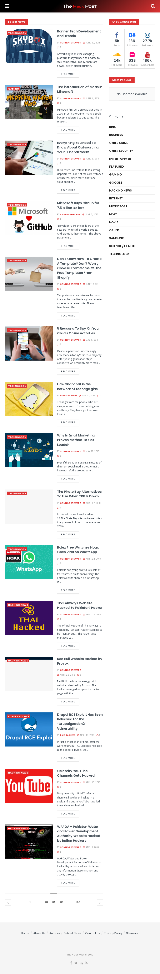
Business (116, 135)
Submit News (72, 933)
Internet (116, 198)
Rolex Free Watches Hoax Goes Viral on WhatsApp (78, 549)
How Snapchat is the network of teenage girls (77, 386)
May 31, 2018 (92, 339)
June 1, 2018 (91, 284)
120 (78, 902)
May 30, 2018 (88, 395)
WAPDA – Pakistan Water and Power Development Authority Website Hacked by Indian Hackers (78, 833)
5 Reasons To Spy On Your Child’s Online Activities (78, 330)
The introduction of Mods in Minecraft (79, 89)
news (113, 214)
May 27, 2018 (92, 451)
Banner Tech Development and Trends (79, 33)
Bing (112, 127)
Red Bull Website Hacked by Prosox (79, 661)
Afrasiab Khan (68, 395)
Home (25, 933)
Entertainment (121, 159)
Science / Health (122, 246)
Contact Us (92, 933)
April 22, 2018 (67, 674)
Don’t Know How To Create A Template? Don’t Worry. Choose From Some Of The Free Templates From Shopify (79, 268)
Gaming (13, 88)
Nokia (114, 222)
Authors (54, 933)
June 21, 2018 (92, 98)
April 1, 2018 (92, 847)
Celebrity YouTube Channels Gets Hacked (76, 773)
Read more (68, 74)
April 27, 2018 (93, 503)
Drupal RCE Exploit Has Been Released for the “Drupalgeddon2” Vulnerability (79, 721)
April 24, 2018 (93, 558)
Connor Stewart (70, 42)
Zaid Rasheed (67, 735)
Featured (116, 166)
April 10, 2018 (92, 782)
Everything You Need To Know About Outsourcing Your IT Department (78, 147)
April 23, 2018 (93, 614)
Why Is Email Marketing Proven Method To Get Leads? (76, 440)
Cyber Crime (118, 143)
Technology (17, 33)
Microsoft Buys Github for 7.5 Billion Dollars (78, 205)
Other (114, 230)
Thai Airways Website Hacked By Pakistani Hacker (80, 605)
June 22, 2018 (92, 42)
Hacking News (18, 605)
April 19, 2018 (86, 735)
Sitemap (132, 933)
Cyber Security (18, 716)
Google (115, 182)
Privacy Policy (113, 933)
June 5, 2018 (91, 214)
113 (62, 902)
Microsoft (118, 206)
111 (46, 902)
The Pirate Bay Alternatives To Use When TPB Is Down (79, 494)
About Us (39, 933)
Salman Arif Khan (70, 214)
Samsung (116, 238)
